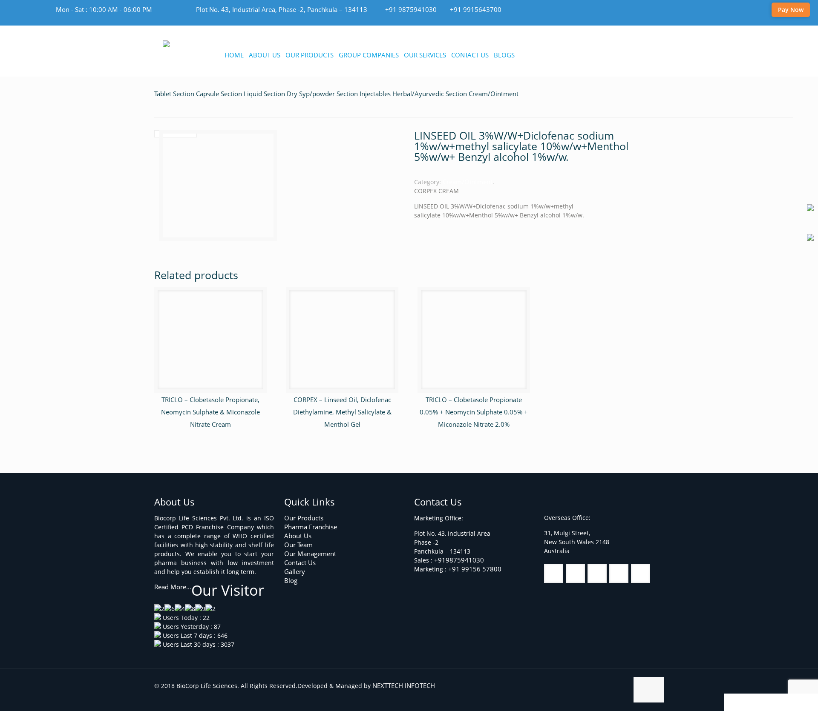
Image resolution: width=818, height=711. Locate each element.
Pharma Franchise (310, 527)
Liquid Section (264, 93)
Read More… (172, 587)
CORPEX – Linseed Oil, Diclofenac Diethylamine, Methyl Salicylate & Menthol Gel (342, 411)
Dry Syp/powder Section (322, 93)
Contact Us (300, 562)
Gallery (294, 571)
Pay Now (791, 10)
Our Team (298, 544)
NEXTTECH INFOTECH (403, 685)
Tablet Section (174, 93)
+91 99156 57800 (474, 569)
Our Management (310, 553)
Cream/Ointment (493, 93)
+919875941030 (459, 560)
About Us (297, 535)
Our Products (303, 518)
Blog (290, 580)
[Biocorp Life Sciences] (205, 45)
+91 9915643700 (475, 9)
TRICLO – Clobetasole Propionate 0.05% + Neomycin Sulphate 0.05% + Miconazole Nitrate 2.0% (474, 411)
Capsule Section (219, 93)
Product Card (757, 702)
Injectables (375, 93)
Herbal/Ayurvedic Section (429, 93)
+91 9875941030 (411, 9)
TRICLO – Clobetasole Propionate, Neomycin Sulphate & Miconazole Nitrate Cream (210, 411)
